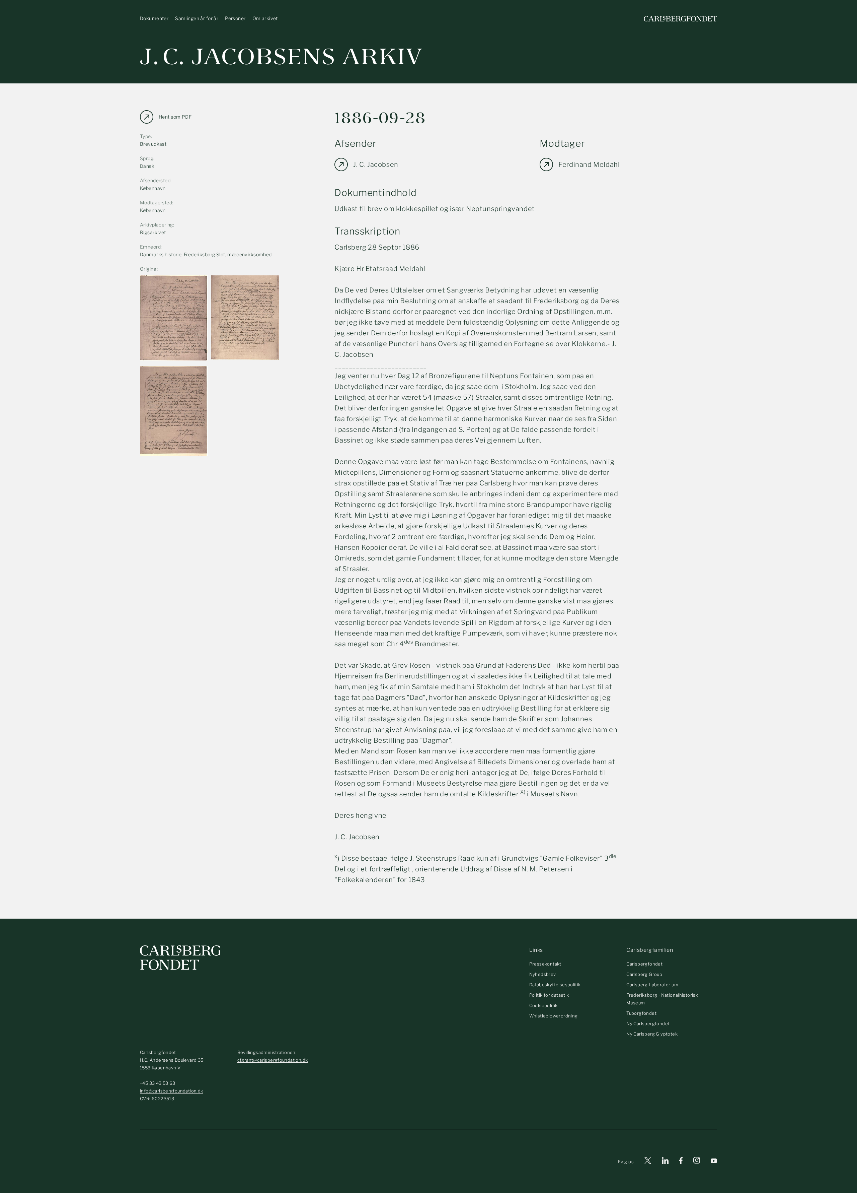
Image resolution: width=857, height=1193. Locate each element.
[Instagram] (696, 1161)
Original (148, 269)
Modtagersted (156, 202)
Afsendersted (155, 180)
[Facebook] (681, 1161)
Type (145, 136)
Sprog (146, 158)
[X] (647, 1161)
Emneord (150, 247)
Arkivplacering (156, 224)
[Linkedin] (665, 1161)
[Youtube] (714, 1162)
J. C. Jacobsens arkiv (281, 57)
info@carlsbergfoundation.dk (171, 1090)
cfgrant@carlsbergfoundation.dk (272, 1060)
